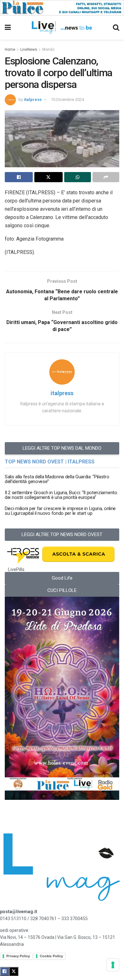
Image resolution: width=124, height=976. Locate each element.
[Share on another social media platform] (106, 177)
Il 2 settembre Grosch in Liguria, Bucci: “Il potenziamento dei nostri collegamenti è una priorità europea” (61, 495)
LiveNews (28, 49)
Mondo (48, 49)
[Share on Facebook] (19, 177)
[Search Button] (116, 28)
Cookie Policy (51, 956)
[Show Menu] (8, 28)
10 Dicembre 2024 (67, 99)
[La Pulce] (62, 7)
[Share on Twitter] (48, 177)
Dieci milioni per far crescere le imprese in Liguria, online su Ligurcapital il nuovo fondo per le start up (60, 511)
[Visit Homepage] (62, 27)
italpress (33, 99)
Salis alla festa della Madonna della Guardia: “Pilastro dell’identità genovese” (57, 479)
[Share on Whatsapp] (77, 177)
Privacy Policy (18, 956)
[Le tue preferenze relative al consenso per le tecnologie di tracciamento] (113, 965)
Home (10, 49)
